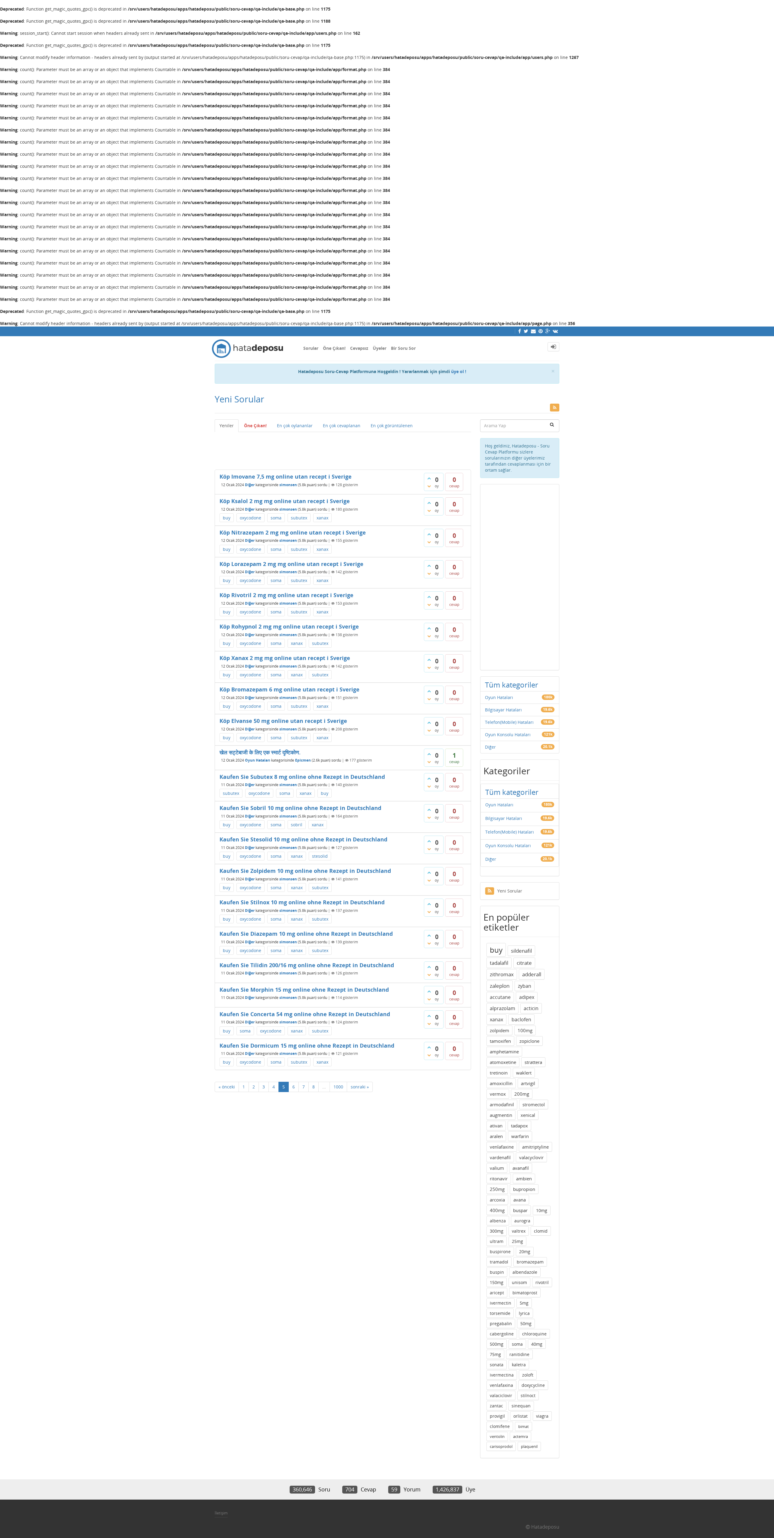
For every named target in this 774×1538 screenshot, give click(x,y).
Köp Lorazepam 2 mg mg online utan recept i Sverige (291, 563)
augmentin (501, 1115)
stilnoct (528, 1395)
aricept (497, 1293)
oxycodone (250, 518)
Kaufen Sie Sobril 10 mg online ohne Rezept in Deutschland (300, 807)
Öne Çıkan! (334, 348)
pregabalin (501, 1323)
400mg (497, 1210)
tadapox (519, 1126)
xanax (322, 518)
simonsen (288, 484)
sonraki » (360, 1087)
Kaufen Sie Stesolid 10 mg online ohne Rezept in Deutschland (303, 839)
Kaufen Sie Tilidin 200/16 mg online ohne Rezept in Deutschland (307, 965)
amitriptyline (535, 1147)
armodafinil (502, 1104)
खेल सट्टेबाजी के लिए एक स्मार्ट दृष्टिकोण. (260, 752)
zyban (524, 986)
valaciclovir (501, 1395)
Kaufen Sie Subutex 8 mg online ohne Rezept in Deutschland (302, 776)
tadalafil (499, 962)
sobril (296, 825)
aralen (496, 1136)
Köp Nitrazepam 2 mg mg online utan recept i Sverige (293, 532)
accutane (500, 997)
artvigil (528, 1083)
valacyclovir (531, 1157)
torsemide (500, 1313)
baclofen (521, 1019)
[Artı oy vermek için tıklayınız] (429, 478)
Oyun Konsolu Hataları (508, 734)
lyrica (524, 1313)
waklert (524, 1073)
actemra (520, 1436)
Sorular (310, 348)
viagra (542, 1416)
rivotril (542, 1282)
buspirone (500, 1251)
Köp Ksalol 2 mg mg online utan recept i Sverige (285, 501)
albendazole (524, 1272)
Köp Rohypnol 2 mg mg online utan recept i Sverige (289, 626)
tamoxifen (500, 1041)
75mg (495, 1354)
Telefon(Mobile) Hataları (509, 722)
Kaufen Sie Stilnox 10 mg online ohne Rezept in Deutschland (302, 902)
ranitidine (519, 1354)
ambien (524, 1178)
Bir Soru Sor (403, 348)
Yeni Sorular (509, 891)
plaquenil (529, 1446)
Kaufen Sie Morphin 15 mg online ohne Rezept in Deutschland (304, 989)
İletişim (221, 1513)
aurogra (522, 1221)
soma (276, 518)
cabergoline (502, 1334)
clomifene (500, 1426)
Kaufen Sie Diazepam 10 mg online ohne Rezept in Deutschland (306, 933)
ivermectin (500, 1303)
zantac (496, 1406)
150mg (496, 1282)
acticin (531, 1008)
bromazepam (530, 1262)
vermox (498, 1094)
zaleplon (499, 985)
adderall (531, 974)
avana (519, 1200)
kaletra (519, 1364)
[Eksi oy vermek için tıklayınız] (429, 486)
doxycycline (533, 1385)
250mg (497, 1189)
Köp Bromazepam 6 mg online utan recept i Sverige (289, 689)
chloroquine (534, 1334)
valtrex (518, 1231)
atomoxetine (503, 1062)
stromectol (533, 1104)
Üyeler (379, 348)
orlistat (520, 1416)
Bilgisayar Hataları (503, 710)
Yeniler (227, 425)
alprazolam (502, 1008)
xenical (528, 1115)
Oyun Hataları (257, 760)
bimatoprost (524, 1293)
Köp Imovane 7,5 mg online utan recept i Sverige (286, 476)
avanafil (520, 1168)
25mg (517, 1241)
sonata (496, 1364)
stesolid (320, 856)
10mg (541, 1210)
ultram (496, 1241)
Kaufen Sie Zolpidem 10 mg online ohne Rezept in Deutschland (305, 870)
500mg (496, 1344)
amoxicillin (501, 1083)
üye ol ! (458, 371)
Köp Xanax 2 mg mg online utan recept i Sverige (285, 658)
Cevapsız (359, 348)
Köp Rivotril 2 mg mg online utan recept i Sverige (286, 595)
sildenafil (521, 950)
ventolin (497, 1436)
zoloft (527, 1375)
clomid (541, 1231)
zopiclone (529, 1041)
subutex (299, 518)
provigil (497, 1416)
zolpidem (499, 1030)
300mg (496, 1231)
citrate (524, 962)
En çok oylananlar (295, 425)
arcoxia (497, 1200)
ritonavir (499, 1178)
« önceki (227, 1087)
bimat (523, 1426)
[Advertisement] (343, 448)
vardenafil (500, 1157)
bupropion (524, 1189)
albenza (498, 1221)
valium (497, 1168)
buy (226, 518)
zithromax (502, 974)
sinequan (521, 1406)
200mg (521, 1094)
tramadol (499, 1262)
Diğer (250, 484)
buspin (497, 1272)
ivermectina (502, 1375)
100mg (525, 1030)
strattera (533, 1062)
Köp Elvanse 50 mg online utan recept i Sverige (283, 720)
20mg (524, 1251)
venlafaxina (501, 1385)
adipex (526, 997)
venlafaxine (502, 1147)
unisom (519, 1282)
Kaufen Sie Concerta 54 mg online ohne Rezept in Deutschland (305, 1014)
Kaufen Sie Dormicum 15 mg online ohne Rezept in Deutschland (307, 1045)
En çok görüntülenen (392, 425)
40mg (536, 1344)
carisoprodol (501, 1446)
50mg (526, 1323)
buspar (520, 1210)
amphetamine (504, 1052)
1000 (338, 1087)
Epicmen (303, 760)
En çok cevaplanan (341, 425)
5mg (524, 1303)
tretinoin (499, 1073)
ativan (496, 1126)
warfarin (520, 1136)
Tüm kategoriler (511, 685)
